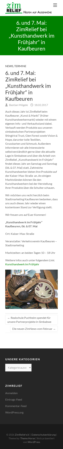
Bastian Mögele (18, 104)
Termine (20, 66)
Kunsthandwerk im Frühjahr (22, 264)
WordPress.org (14, 412)
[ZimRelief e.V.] (28, 8)
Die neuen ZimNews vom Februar (34, 328)
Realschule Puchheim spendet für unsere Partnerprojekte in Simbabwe (29, 319)
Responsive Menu (55, 5)
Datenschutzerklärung (43, 434)
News (9, 66)
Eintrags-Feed (13, 399)
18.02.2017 (41, 104)
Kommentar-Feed (16, 406)
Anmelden (11, 393)
